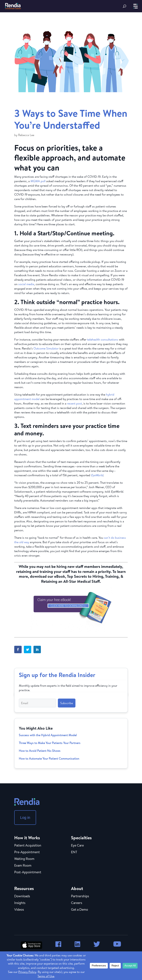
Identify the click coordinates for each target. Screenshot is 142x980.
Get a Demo (79, 910)
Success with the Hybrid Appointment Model (48, 735)
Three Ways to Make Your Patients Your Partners (49, 743)
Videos (19, 910)
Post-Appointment (27, 872)
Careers (76, 903)
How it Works (27, 837)
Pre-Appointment (27, 852)
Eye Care (77, 846)
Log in (25, 817)
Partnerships (80, 896)
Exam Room (22, 866)
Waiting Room (24, 859)
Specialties (81, 837)
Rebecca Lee (26, 135)
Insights (19, 903)
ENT (74, 852)
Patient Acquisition (27, 846)
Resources (24, 888)
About (77, 888)
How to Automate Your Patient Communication (49, 758)
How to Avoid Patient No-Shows (39, 751)
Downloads (22, 896)
